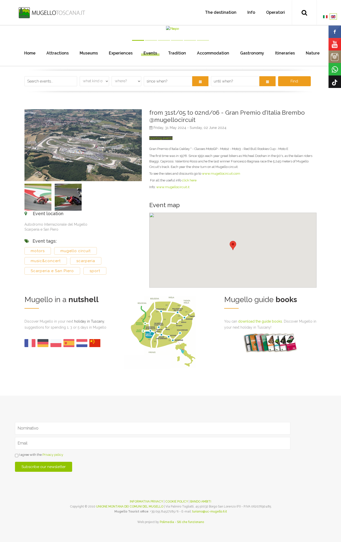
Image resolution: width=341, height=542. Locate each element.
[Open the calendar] (200, 81)
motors (38, 251)
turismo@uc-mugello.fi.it (209, 511)
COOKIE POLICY (176, 501)
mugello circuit (75, 251)
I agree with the (40, 455)
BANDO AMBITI (200, 501)
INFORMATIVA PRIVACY (146, 501)
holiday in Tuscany (89, 321)
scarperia (85, 261)
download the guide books (260, 321)
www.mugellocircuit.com (221, 173)
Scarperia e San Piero (52, 271)
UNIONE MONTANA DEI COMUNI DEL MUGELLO (129, 506)
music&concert (46, 261)
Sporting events (160, 138)
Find (294, 81)
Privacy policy (52, 455)
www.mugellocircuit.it (172, 187)
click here (189, 180)
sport (95, 271)
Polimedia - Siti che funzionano (182, 522)
